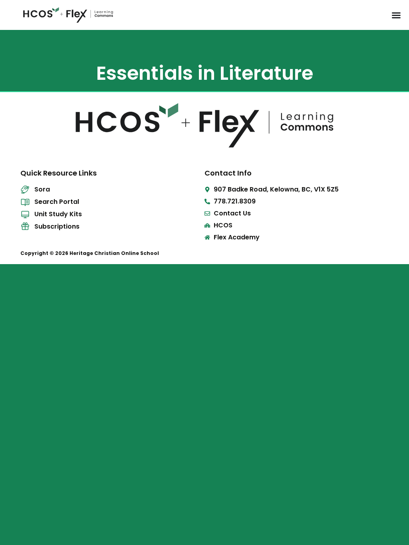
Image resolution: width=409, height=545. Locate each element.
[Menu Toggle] (396, 15)
